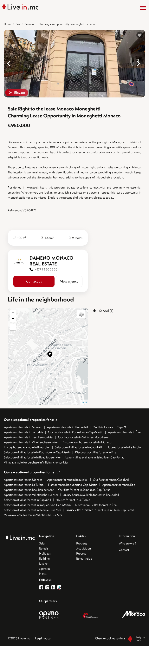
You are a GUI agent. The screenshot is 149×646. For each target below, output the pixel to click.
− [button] (13, 318)
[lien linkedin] (54, 587)
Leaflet (84, 402)
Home (7, 24)
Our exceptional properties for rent (31, 472)
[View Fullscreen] (13, 327)
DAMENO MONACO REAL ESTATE (51, 261)
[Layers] (81, 314)
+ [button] (13, 312)
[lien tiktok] (59, 587)
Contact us (34, 281)
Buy (18, 24)
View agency (69, 281)
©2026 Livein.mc (19, 638)
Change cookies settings (110, 638)
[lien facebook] (42, 587)
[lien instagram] (48, 587)
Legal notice (42, 638)
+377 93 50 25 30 (46, 269)
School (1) (106, 310)
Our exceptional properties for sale (30, 419)
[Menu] (143, 8)
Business (29, 24)
